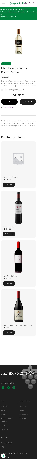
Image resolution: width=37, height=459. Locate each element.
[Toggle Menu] (3, 3)
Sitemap (23, 419)
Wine (3, 410)
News (22, 410)
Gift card (4, 429)
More (3, 425)
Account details (7, 443)
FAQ (2, 447)
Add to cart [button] (9, 184)
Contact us (24, 414)
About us (23, 406)
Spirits (3, 414)
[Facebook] (3, 387)
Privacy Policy (22, 453)
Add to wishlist (8, 107)
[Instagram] (8, 387)
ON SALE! (5, 406)
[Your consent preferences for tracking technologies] (3, 456)
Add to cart (27, 102)
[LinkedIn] (14, 387)
